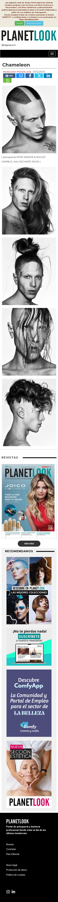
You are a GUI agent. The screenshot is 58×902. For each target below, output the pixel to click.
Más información (34, 23)
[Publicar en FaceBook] (29, 75)
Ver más (29, 543)
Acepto (19, 23)
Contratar (11, 849)
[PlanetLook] (8, 892)
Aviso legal (11, 865)
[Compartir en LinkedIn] (48, 75)
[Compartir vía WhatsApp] (7, 80)
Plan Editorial (12, 854)
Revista (10, 844)
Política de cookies (15, 874)
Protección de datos (16, 870)
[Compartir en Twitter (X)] (38, 75)
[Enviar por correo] (20, 75)
